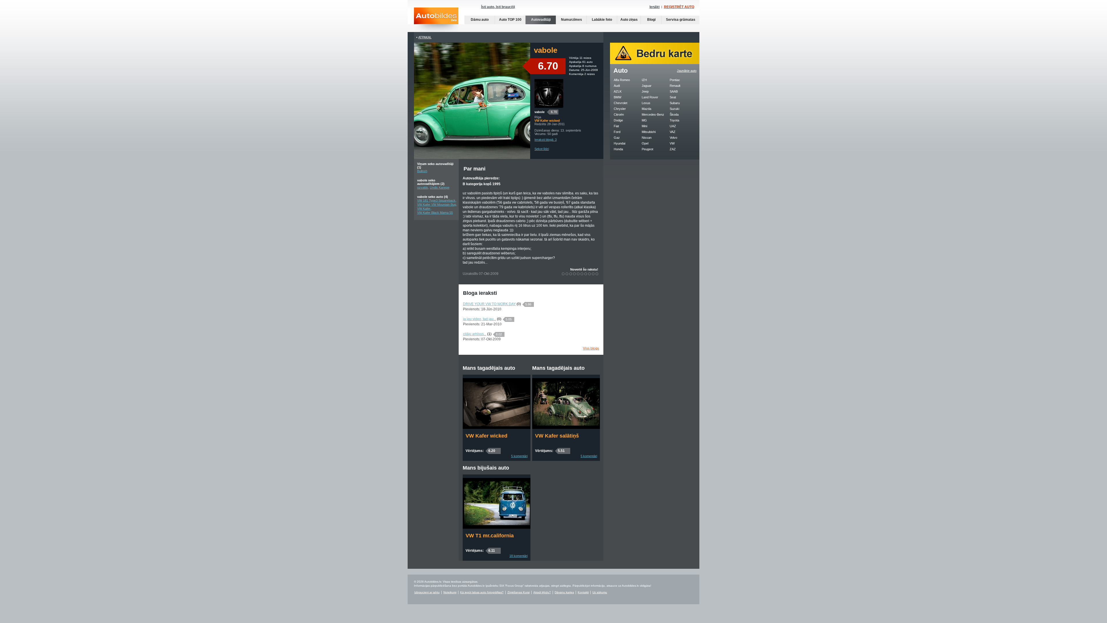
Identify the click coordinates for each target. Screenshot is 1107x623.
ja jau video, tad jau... (479, 319)
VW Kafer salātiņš (557, 436)
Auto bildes (436, 19)
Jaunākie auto (686, 70)
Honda (618, 149)
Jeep (645, 91)
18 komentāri (518, 556)
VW (672, 143)
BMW (617, 97)
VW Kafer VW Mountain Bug (436, 204)
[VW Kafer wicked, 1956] (496, 428)
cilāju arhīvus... (474, 334)
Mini (644, 126)
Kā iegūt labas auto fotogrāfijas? (482, 592)
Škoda (674, 114)
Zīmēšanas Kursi (518, 592)
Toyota (674, 120)
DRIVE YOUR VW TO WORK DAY (489, 304)
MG (644, 120)
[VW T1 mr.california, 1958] (496, 528)
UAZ (673, 126)
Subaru (675, 103)
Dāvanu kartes (564, 592)
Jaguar (647, 85)
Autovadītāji (541, 20)
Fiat (616, 126)
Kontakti (583, 592)
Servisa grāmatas (680, 20)
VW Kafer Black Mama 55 (435, 212)
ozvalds (422, 187)
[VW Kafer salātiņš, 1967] (566, 428)
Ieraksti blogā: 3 (545, 139)
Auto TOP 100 (510, 20)
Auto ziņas (629, 20)
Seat (673, 97)
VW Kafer (423, 208)
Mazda (646, 108)
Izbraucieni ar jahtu (427, 592)
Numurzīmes (571, 20)
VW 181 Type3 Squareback (436, 200)
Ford (617, 132)
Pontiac (675, 80)
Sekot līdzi (541, 149)
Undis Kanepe (439, 187)
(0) (519, 304)
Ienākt (654, 7)
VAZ (672, 132)
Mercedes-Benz (653, 114)
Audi (617, 85)
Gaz (617, 137)
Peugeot (647, 149)
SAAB (674, 91)
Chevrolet (620, 103)
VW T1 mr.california (490, 535)
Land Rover (650, 97)
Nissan (647, 137)
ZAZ (673, 149)
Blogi (651, 20)
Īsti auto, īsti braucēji (498, 7)
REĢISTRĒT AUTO (679, 7)
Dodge (618, 120)
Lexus (646, 103)
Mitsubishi (649, 132)
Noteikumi (449, 592)
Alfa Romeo (622, 80)
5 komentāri (519, 456)
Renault (675, 85)
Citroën (619, 114)
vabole (539, 112)
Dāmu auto (480, 20)
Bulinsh (422, 171)
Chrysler (620, 108)
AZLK (618, 91)
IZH (644, 80)
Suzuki (674, 108)
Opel (645, 143)
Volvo (673, 137)
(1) (489, 334)
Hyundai (619, 143)
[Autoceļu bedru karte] (654, 63)
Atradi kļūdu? (542, 592)
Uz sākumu (599, 592)
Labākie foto (602, 20)
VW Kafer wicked (486, 436)
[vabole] (548, 106)
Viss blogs (591, 348)
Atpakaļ (425, 37)
